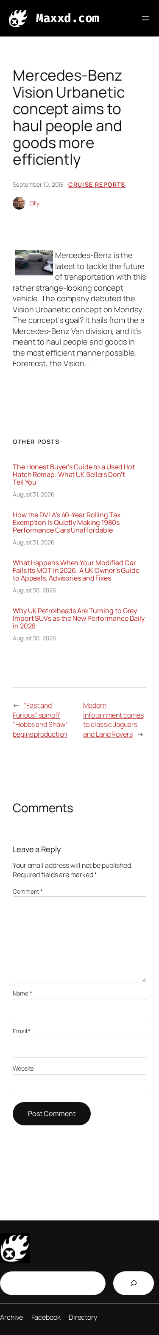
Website (23, 1068)
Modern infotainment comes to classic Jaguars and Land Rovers (113, 720)
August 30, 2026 (34, 590)
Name (22, 993)
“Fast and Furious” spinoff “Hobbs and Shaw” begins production (40, 720)
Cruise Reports (97, 184)
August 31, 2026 (34, 494)
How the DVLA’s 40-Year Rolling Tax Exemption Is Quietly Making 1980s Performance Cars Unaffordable (66, 522)
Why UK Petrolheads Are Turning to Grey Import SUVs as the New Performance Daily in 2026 (79, 618)
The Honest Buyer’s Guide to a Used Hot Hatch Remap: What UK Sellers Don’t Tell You (74, 474)
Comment (28, 891)
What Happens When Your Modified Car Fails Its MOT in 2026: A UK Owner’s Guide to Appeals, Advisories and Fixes (76, 570)
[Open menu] (145, 18)
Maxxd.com (67, 18)
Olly (34, 203)
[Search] (133, 1283)
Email (22, 1031)
